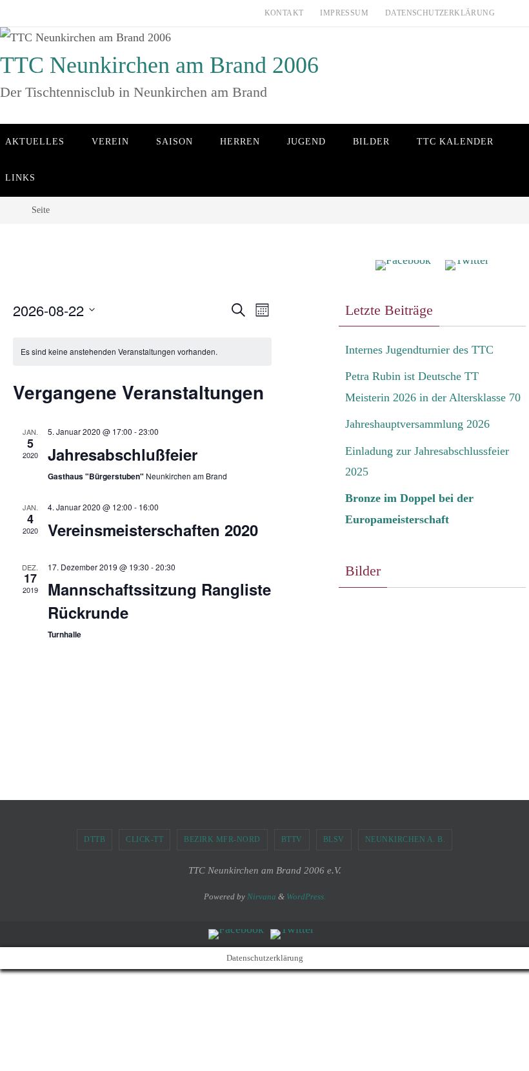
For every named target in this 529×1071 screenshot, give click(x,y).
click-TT (144, 839)
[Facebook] (403, 265)
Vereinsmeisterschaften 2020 (153, 530)
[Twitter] (467, 265)
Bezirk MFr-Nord (222, 839)
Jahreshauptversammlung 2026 (417, 423)
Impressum (344, 12)
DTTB (94, 839)
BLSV (333, 839)
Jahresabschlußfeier (122, 454)
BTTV (292, 839)
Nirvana (261, 896)
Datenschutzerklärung (440, 12)
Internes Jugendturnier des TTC (419, 349)
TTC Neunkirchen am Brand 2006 (159, 65)
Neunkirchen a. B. (405, 839)
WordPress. (306, 896)
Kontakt (284, 12)
